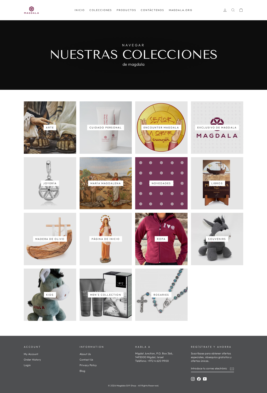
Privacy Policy (88, 365)
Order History (32, 359)
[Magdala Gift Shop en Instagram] (193, 379)
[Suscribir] (232, 368)
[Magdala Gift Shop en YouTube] (205, 379)
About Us (85, 354)
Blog (82, 370)
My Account (31, 354)
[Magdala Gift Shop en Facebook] (199, 379)
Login (27, 365)
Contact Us (86, 359)
